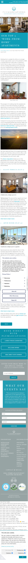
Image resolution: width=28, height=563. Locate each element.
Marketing (7, 286)
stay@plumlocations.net (14, 2)
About (19, 450)
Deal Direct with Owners (13, 354)
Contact (19, 466)
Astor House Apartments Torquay (5, 444)
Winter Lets (21, 448)
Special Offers (22, 444)
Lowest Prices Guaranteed (13, 340)
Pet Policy (20, 452)
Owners (20, 1)
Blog (5, 50)
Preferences (7, 280)
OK (22, 557)
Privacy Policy (21, 454)
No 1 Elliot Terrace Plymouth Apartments (7, 455)
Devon (8, 50)
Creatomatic (17, 497)
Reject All (13, 300)
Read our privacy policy (7, 546)
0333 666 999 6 (24, 2)
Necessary (7, 278)
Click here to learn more (7, 219)
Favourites (25, 1)
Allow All (14, 291)
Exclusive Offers (13, 347)
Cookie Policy (21, 456)
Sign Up (13, 377)
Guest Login (15, 1)
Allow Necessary (14, 295)
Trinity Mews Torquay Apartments (5, 449)
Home (2, 50)
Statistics (6, 283)
